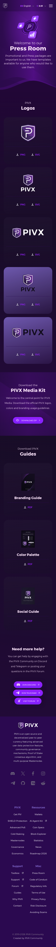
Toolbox (15, 873)
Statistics (38, 840)
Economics (17, 853)
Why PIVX (17, 899)
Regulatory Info (38, 886)
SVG (37, 154)
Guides (17, 892)
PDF (30, 507)
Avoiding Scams (38, 912)
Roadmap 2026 (38, 853)
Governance (17, 847)
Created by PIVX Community (28, 938)
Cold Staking (17, 834)
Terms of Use (38, 892)
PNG (22, 154)
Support (15, 879)
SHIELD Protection (17, 821)
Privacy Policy (38, 899)
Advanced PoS (17, 827)
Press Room (38, 873)
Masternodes (17, 840)
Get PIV (17, 814)
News (38, 847)
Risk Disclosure (38, 905)
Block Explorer (38, 834)
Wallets (38, 814)
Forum (15, 886)
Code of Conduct (38, 879)
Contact (17, 905)
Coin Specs (38, 827)
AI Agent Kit (36, 821)
